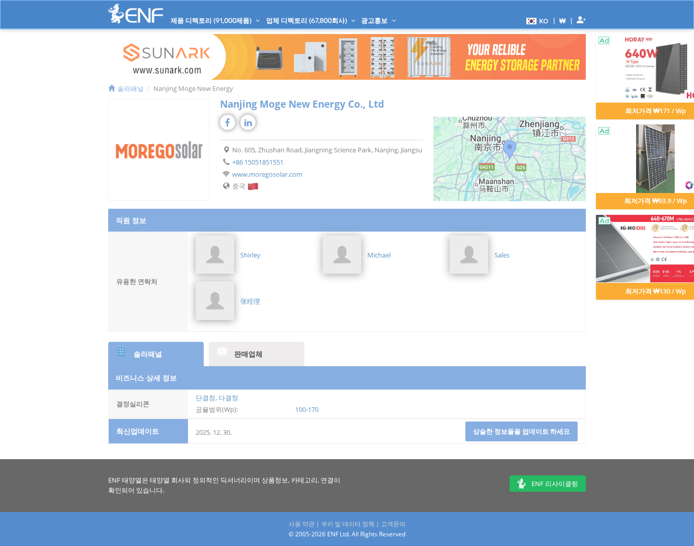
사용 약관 (301, 524)
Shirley (250, 255)
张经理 (250, 301)
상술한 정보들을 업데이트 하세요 (521, 431)
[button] (536, 20)
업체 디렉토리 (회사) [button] (307, 20)
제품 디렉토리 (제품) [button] (212, 20)
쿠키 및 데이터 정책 (347, 524)
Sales (502, 255)
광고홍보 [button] (375, 20)
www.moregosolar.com (267, 174)
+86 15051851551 (257, 162)
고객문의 (393, 524)
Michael (379, 255)
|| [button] (562, 20)
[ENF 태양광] (135, 13)
